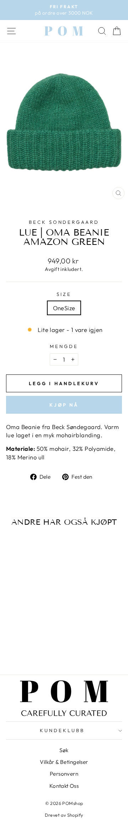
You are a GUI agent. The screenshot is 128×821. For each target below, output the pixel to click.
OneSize (64, 308)
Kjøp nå (64, 405)
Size (64, 294)
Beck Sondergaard (64, 222)
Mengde (64, 346)
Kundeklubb (62, 730)
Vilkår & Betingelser (64, 762)
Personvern (64, 773)
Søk (63, 750)
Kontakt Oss (64, 785)
